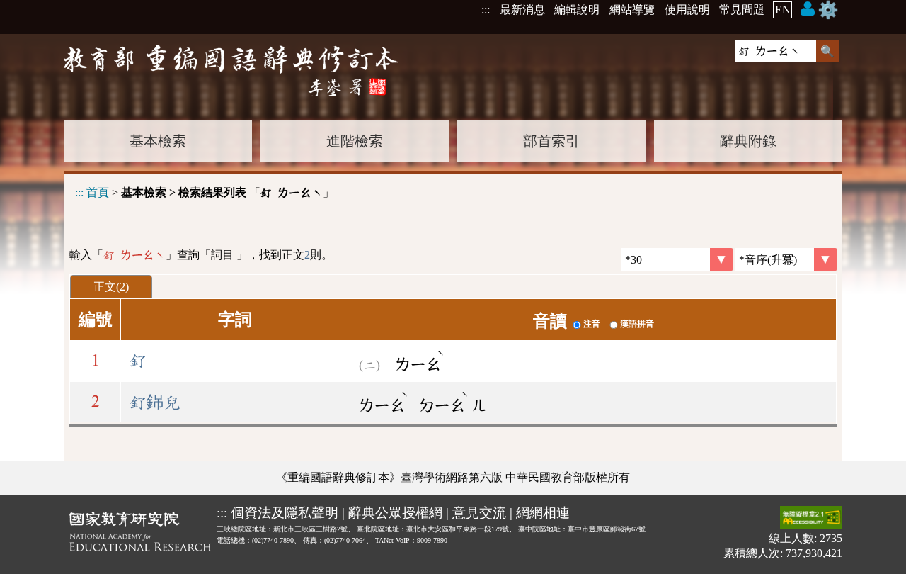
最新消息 (522, 10)
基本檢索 (158, 141)
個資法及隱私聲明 (284, 512)
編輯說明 (577, 10)
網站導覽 (632, 10)
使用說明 (687, 10)
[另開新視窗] (140, 534)
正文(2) (111, 287)
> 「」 (204, 192)
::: (485, 10)
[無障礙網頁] (811, 518)
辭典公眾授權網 (395, 512)
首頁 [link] (97, 192)
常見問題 (741, 10)
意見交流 (479, 512)
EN (783, 10)
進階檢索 (354, 141)
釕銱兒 (155, 402)
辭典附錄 (748, 141)
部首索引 (551, 141)
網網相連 (543, 512)
